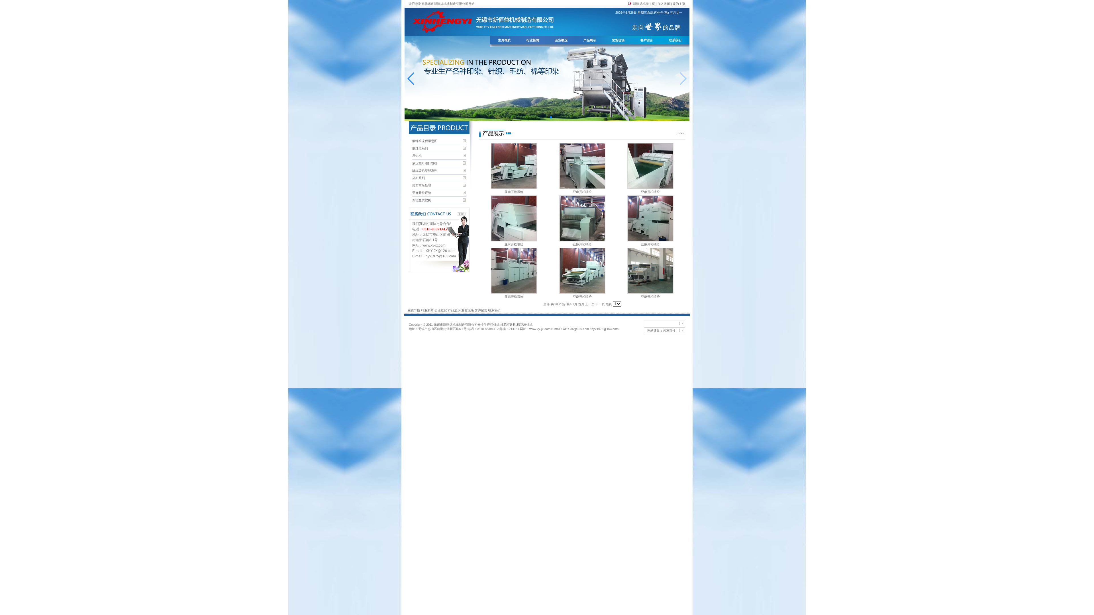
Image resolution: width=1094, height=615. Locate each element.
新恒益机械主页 (644, 3)
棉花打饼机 (508, 324)
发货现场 (618, 40)
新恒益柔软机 (421, 200)
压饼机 (417, 155)
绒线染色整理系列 (424, 170)
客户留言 (646, 40)
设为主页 (679, 3)
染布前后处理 (421, 185)
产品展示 (589, 40)
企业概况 (561, 40)
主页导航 (504, 40)
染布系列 (418, 178)
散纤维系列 (420, 148)
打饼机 (494, 324)
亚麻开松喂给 (421, 192)
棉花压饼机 (524, 324)
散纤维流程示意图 (424, 141)
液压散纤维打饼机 (424, 163)
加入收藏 (664, 3)
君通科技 (669, 330)
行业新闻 (532, 40)
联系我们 (675, 40)
